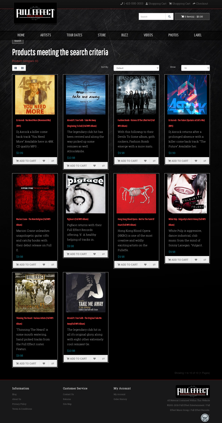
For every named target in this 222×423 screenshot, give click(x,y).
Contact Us (68, 394)
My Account (119, 394)
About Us (16, 399)
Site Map (67, 404)
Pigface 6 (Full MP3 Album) (77, 219)
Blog (14, 394)
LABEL (198, 35)
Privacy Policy (19, 404)
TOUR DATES (74, 35)
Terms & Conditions (22, 408)
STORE (102, 35)
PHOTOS (173, 35)
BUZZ (124, 35)
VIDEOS (148, 35)
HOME (21, 35)
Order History (120, 399)
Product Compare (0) (25, 61)
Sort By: (104, 66)
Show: (173, 66)
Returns (67, 399)
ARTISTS (45, 35)
